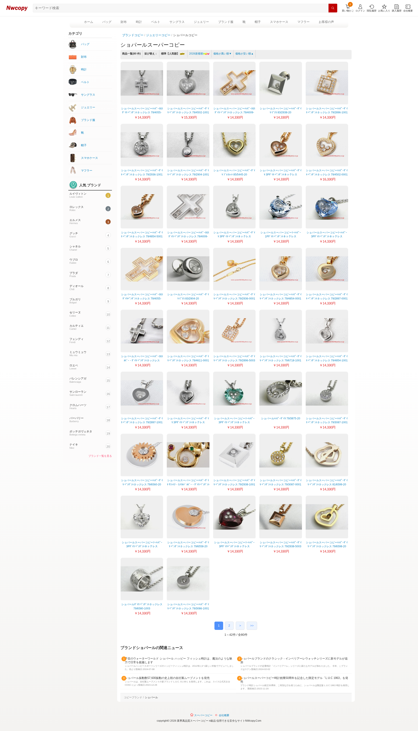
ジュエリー (201, 22)
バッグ (106, 22)
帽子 (258, 22)
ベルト (155, 22)
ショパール (151, 697)
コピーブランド (133, 697)
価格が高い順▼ (222, 53)
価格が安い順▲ (244, 53)
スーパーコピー (203, 715)
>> (252, 625)
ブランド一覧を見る (100, 455)
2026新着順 (196, 53)
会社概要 (224, 715)
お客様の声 (326, 22)
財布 (124, 22)
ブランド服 (225, 22)
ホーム (88, 22)
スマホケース (279, 22)
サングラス (177, 22)
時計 (139, 22)
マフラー (303, 22)
